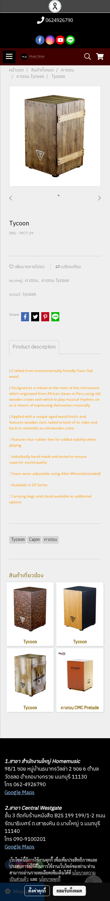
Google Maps (20, 792)
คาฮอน (32, 280)
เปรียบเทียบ (70, 266)
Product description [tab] (34, 347)
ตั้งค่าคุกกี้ (37, 890)
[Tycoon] (55, 136)
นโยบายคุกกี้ (50, 879)
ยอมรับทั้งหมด (69, 890)
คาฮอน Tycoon (55, 280)
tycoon (29, 294)
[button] (85, 56)
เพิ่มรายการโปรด (29, 266)
